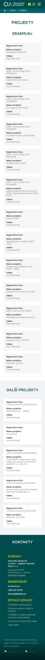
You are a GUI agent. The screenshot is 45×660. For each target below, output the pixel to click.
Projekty (23, 10)
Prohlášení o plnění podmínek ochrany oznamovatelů (22, 616)
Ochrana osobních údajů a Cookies (20, 610)
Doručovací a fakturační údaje (22, 621)
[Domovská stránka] (14, 4)
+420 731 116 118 (15, 590)
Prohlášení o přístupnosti (20, 605)
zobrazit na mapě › (17, 575)
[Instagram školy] (33, 4)
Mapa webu (13, 625)
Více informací (13, 59)
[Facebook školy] (29, 4)
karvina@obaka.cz (17, 594)
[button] (39, 4)
